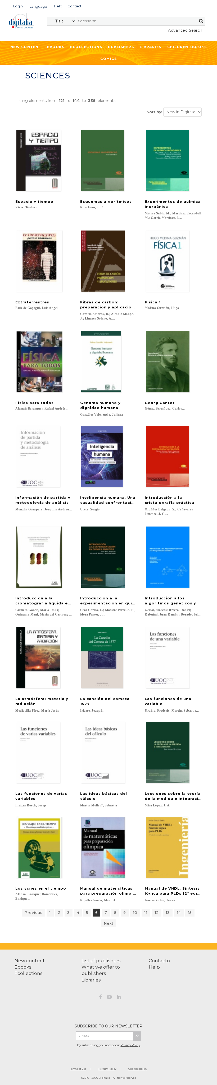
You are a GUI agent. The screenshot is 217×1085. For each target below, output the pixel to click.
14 (179, 912)
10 (135, 912)
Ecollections (86, 47)
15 (190, 912)
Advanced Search (185, 30)
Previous (33, 912)
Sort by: (154, 112)
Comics (108, 59)
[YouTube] (109, 998)
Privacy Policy (130, 1045)
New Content (26, 47)
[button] (18, 6)
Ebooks (55, 47)
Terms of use (78, 1068)
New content (30, 960)
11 (146, 912)
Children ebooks (187, 47)
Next (109, 923)
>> (137, 1035)
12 (157, 912)
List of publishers (101, 960)
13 (168, 912)
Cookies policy (137, 1068)
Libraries (150, 47)
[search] (201, 21)
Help (154, 967)
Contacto (159, 960)
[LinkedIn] (119, 998)
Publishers (121, 47)
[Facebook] (100, 998)
